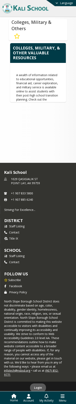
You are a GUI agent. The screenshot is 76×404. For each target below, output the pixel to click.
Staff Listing (17, 226)
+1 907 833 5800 (22, 193)
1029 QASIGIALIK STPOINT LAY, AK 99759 (25, 181)
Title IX (13, 238)
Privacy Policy (18, 292)
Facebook (15, 286)
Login (38, 388)
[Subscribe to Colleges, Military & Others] (17, 36)
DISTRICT (13, 220)
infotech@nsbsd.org (17, 370)
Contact (14, 232)
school (12, 250)
